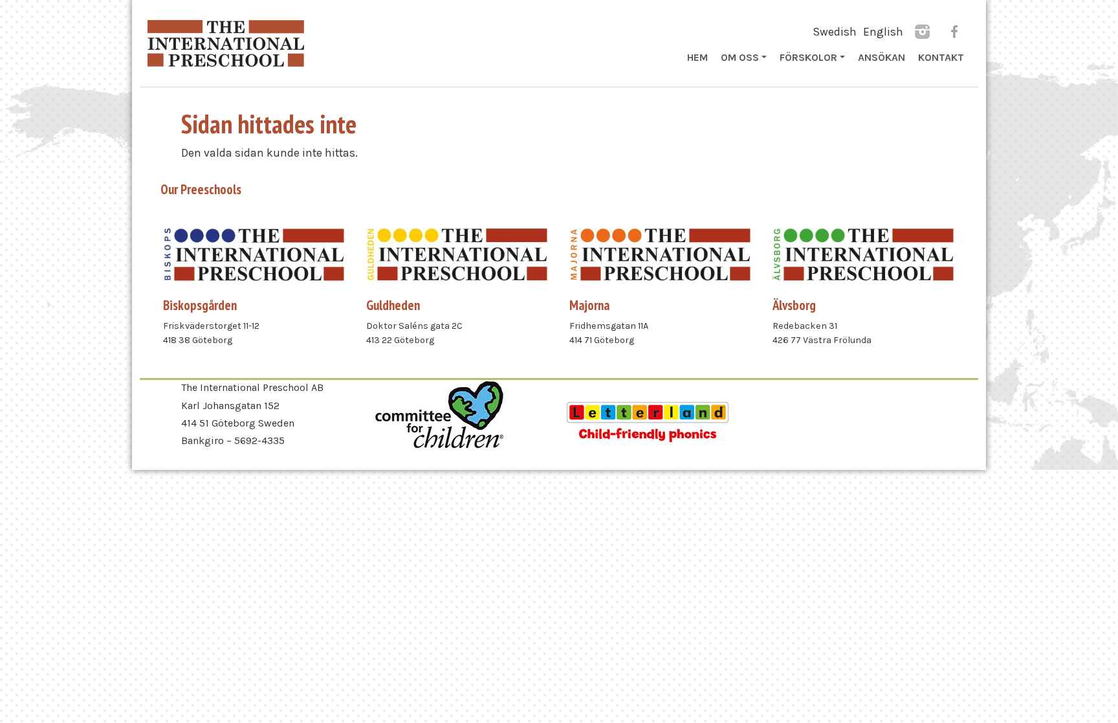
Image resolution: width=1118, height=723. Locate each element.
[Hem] (226, 43)
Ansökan (881, 57)
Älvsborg (794, 305)
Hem (697, 57)
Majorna (589, 305)
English (883, 31)
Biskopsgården (200, 305)
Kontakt (941, 57)
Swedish (835, 31)
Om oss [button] (740, 57)
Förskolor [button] (808, 57)
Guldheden (393, 305)
